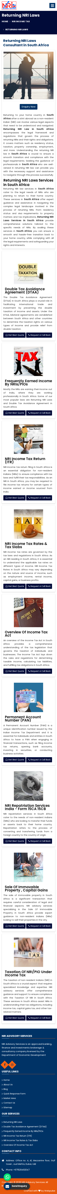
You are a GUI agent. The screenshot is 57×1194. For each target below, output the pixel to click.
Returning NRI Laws (13, 1122)
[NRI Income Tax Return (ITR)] (28, 439)
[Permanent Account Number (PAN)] (28, 697)
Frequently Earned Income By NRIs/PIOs (28, 382)
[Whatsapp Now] (7, 1177)
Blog (6, 1089)
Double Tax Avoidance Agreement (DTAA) (25, 290)
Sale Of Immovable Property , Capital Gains (26, 888)
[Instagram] (12, 1065)
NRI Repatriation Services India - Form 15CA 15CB (27, 807)
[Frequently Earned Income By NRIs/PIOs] (28, 361)
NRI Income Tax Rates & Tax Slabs (26, 545)
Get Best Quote (16, 335)
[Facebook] (5, 1065)
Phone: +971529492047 (18, 1169)
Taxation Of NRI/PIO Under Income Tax (28, 973)
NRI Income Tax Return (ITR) (25, 460)
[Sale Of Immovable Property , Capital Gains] (28, 867)
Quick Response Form (15, 1093)
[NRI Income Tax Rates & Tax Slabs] (28, 524)
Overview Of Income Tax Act (26, 634)
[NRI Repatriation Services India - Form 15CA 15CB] (28, 786)
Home (5, 21)
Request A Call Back (40, 335)
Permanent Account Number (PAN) (23, 718)
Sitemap (8, 1107)
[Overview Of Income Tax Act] (28, 612)
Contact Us (9, 1102)
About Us (8, 1084)
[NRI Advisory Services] (9, 5)
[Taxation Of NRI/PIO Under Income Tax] (28, 952)
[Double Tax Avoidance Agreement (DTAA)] (28, 269)
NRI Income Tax (21, 21)
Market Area (10, 1098)
